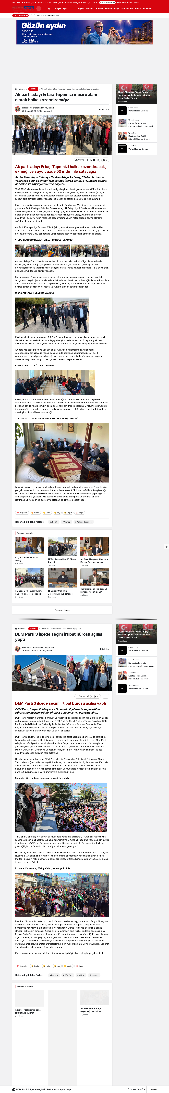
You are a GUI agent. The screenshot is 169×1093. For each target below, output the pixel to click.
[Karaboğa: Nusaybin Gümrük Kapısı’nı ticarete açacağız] (29, 583)
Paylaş (154, 1089)
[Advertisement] (84, 64)
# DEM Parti (67, 975)
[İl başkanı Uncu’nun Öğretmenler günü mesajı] (62, 583)
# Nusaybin (94, 975)
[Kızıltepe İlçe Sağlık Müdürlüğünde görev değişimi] (136, 136)
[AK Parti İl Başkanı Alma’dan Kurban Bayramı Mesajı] (94, 551)
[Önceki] (30, 15)
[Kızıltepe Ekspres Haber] (23, 8)
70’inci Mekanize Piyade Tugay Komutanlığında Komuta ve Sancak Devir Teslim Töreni (135, 95)
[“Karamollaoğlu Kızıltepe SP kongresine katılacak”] (94, 583)
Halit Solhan (28, 108)
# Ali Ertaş (66, 522)
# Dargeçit (54, 975)
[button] (136, 1089)
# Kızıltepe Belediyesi (83, 522)
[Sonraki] (33, 15)
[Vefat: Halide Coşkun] (136, 110)
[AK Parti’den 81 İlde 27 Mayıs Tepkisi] (62, 551)
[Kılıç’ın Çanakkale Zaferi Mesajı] (29, 551)
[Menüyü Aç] (38, 8)
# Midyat (80, 975)
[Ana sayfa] (49, 8)
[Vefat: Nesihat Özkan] (136, 149)
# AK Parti (53, 522)
